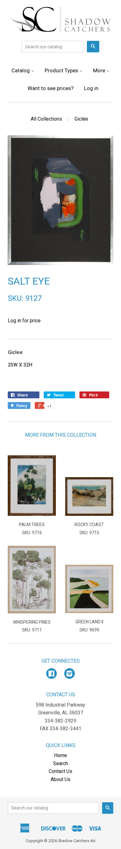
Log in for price (24, 321)
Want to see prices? (51, 88)
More (99, 70)
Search (60, 763)
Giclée (81, 119)
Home (60, 755)
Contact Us (60, 771)
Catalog (21, 70)
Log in (91, 88)
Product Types (62, 70)
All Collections (46, 119)
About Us (60, 779)
